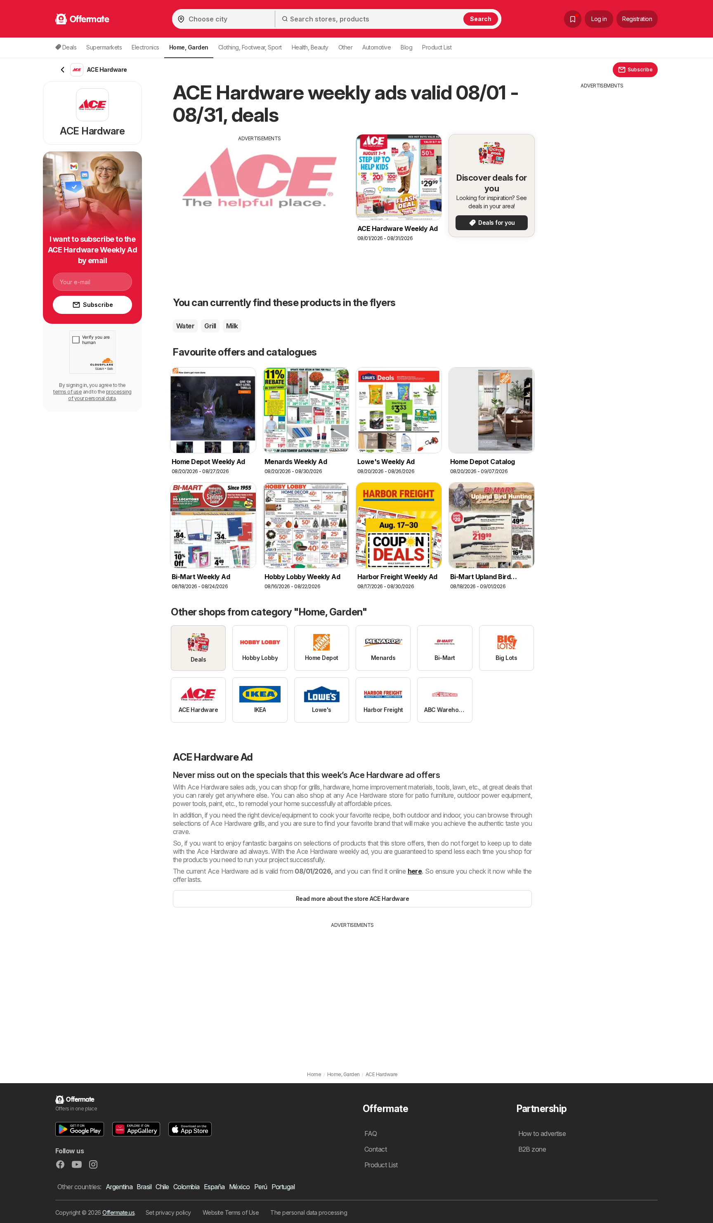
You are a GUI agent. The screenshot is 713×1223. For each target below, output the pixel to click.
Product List (436, 47)
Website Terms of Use (231, 1212)
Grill (210, 326)
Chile (162, 1187)
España (214, 1187)
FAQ (370, 1133)
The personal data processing (308, 1212)
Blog (406, 47)
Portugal (283, 1187)
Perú (260, 1187)
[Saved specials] (572, 19)
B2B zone (532, 1149)
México (239, 1187)
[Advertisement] (259, 200)
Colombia (186, 1187)
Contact (375, 1149)
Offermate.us (118, 1212)
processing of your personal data (100, 395)
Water (185, 326)
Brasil (144, 1187)
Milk (232, 326)
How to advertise (542, 1133)
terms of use (67, 392)
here (415, 871)
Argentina (119, 1187)
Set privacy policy (168, 1212)
